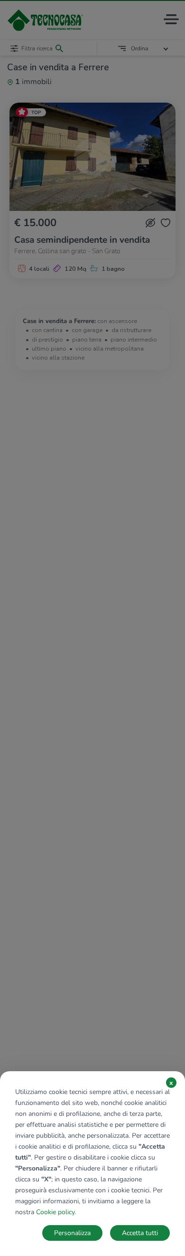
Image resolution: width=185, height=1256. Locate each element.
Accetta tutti (140, 1232)
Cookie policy (55, 1212)
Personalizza (72, 1232)
